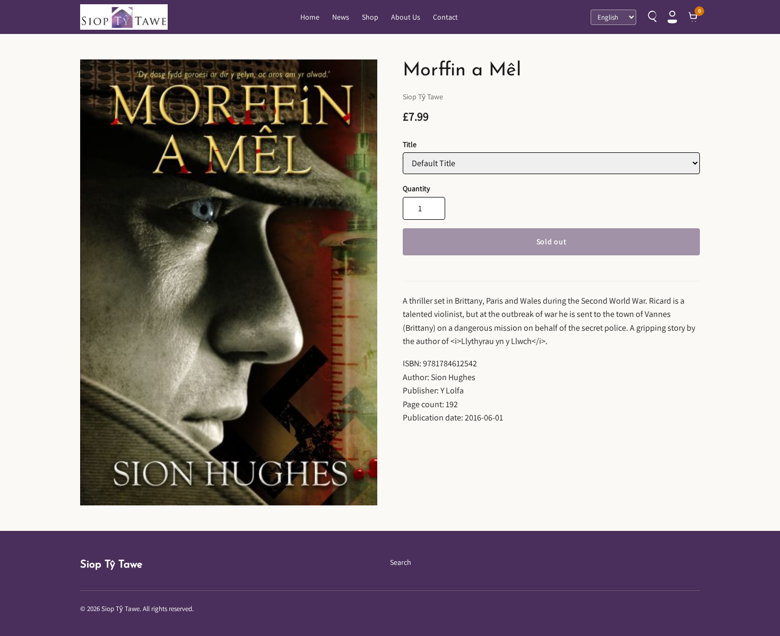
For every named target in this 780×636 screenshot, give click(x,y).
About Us (405, 17)
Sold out (551, 241)
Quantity (416, 188)
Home (309, 17)
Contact (445, 17)
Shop (370, 17)
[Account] (672, 17)
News (340, 17)
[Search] (651, 17)
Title (410, 144)
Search (400, 562)
